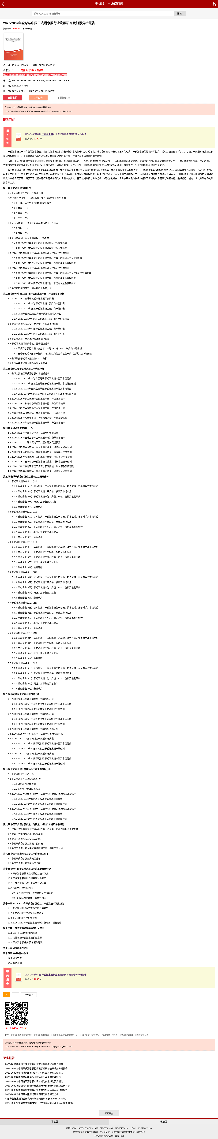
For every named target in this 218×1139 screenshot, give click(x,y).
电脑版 (163, 1121)
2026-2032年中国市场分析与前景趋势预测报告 (34, 1081)
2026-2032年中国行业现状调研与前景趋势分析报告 (55, 134)
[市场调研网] (214, 4)
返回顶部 (109, 1113)
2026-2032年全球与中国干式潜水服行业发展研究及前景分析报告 (65, 170)
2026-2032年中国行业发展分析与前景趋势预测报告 (36, 1090)
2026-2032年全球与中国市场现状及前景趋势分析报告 (37, 1085)
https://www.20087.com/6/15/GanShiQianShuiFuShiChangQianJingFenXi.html (38, 111)
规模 (131, 170)
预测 (64, 819)
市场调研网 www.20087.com (106, 1136)
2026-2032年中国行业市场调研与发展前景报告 (34, 1064)
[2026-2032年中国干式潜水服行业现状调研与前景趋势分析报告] (18, 140)
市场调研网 (115, 4)
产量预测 (55, 748)
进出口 (22, 878)
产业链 (127, 174)
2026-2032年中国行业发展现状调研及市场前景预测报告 (39, 1103)
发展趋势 (39, 913)
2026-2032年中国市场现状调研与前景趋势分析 (32, 1094)
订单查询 (38, 98)
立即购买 (12, 97)
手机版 (99, 4)
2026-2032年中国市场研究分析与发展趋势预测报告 (34, 1073)
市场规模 (35, 373)
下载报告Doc (63, 98)
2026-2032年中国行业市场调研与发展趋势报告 (33, 1077)
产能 (49, 258)
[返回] (3, 4)
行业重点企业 (27, 476)
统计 (36, 193)
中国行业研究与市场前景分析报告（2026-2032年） (36, 1098)
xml (122, 1136)
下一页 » (29, 994)
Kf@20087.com (20, 85)
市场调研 (14, 170)
